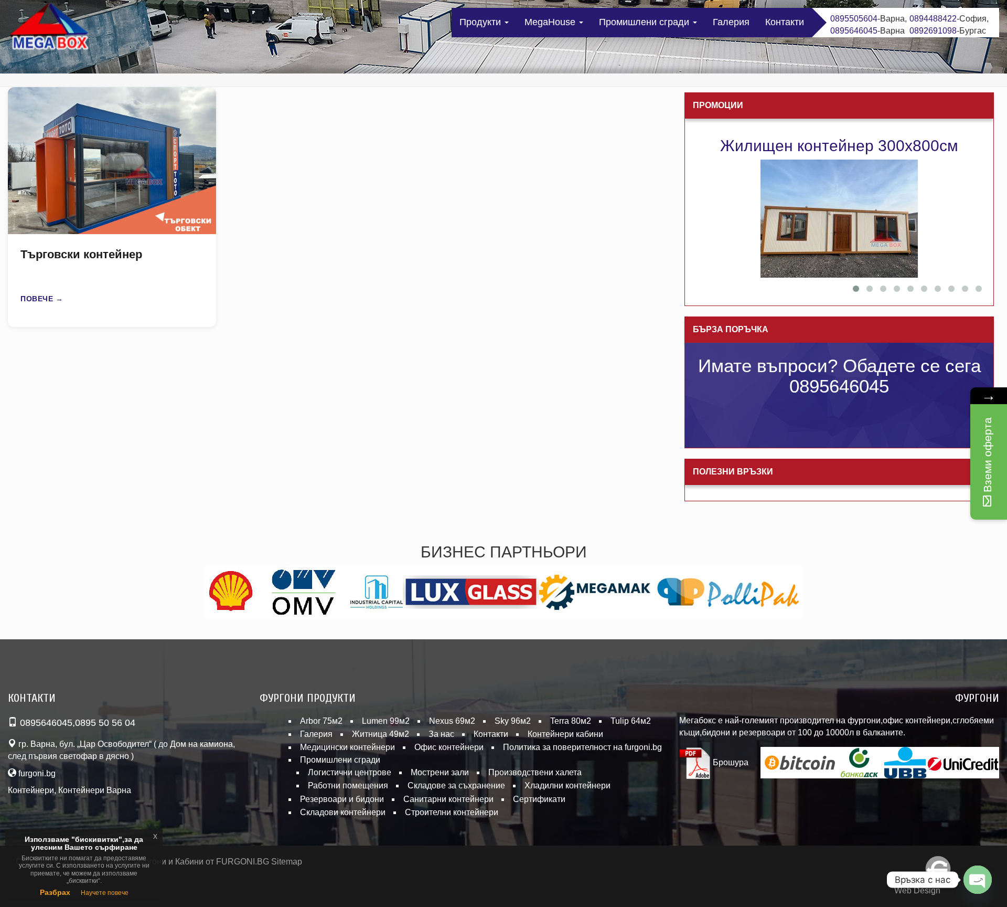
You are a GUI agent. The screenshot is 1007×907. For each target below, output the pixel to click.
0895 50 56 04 (105, 723)
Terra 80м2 (570, 720)
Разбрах (55, 892)
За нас (441, 734)
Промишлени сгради (645, 22)
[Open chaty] (977, 880)
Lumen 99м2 (386, 720)
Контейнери (31, 790)
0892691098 (933, 30)
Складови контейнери (342, 812)
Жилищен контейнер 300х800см (839, 145)
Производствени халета (535, 772)
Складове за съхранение (456, 785)
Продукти (481, 22)
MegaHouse (551, 22)
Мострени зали (440, 772)
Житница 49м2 (380, 734)
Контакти (784, 22)
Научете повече (104, 893)
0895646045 (853, 30)
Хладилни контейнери (567, 785)
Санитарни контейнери (448, 799)
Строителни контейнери (451, 812)
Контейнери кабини (565, 734)
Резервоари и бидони (342, 799)
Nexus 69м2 (452, 720)
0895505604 (853, 18)
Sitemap (286, 861)
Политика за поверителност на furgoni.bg (582, 747)
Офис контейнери (449, 747)
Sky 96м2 (513, 720)
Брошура (729, 762)
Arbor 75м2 (321, 720)
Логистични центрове (349, 772)
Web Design (917, 890)
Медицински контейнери (347, 747)
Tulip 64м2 (630, 720)
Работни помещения (348, 785)
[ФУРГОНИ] (49, 29)
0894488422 (933, 18)
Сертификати (539, 799)
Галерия (731, 22)
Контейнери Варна (94, 790)
